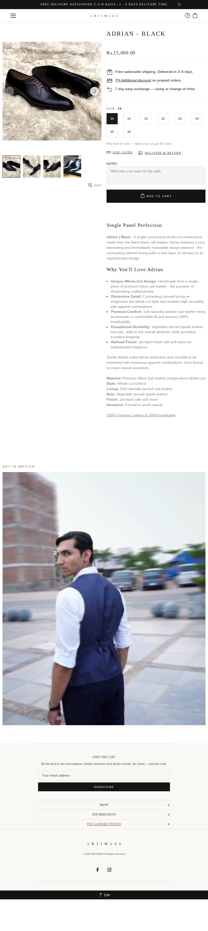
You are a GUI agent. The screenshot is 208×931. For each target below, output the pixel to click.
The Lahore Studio (104, 824)
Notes (112, 164)
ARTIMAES (104, 15)
